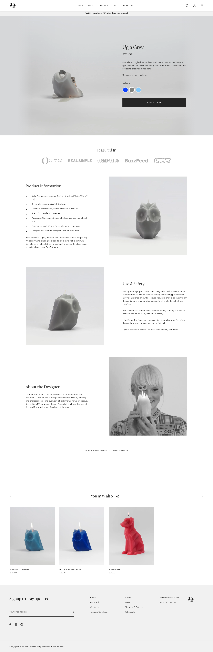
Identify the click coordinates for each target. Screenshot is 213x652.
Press (116, 5)
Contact (103, 5)
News (127, 602)
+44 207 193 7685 (168, 602)
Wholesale (129, 5)
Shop (80, 5)
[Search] (187, 5)
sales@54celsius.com (169, 597)
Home (93, 597)
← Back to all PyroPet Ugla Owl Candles (106, 450)
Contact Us (95, 607)
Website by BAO (59, 647)
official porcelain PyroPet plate (43, 247)
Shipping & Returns (134, 607)
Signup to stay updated (29, 598)
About (91, 5)
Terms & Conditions (99, 612)
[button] (12, 496)
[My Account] (194, 5)
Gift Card (94, 602)
